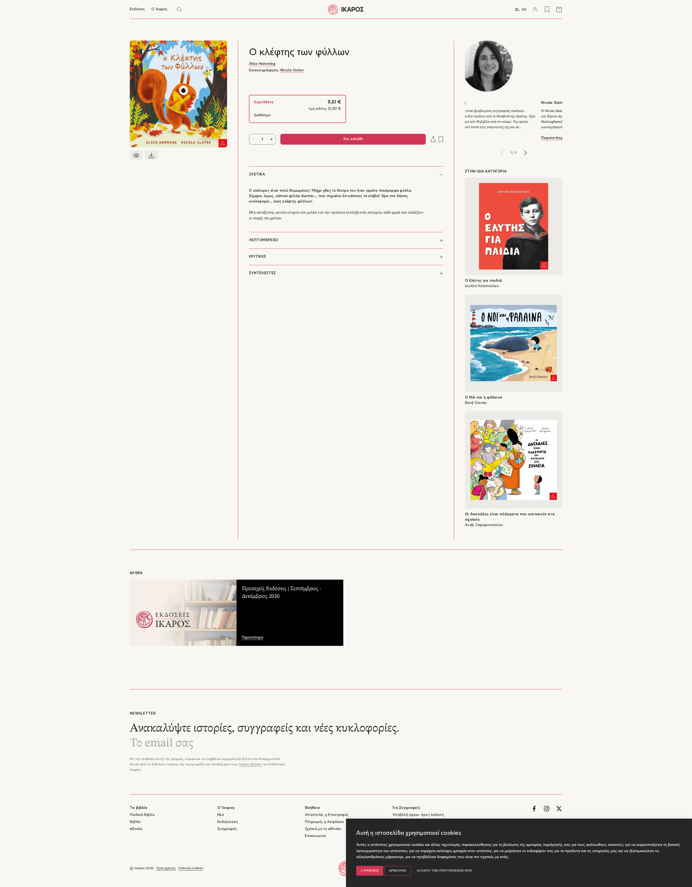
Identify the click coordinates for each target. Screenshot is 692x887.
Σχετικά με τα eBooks (323, 829)
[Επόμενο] (525, 152)
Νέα (220, 815)
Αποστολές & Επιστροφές (326, 815)
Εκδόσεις (137, 9)
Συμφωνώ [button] (369, 870)
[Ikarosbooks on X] (559, 808)
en (524, 10)
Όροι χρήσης (166, 868)
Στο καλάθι (353, 139)
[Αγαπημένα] (547, 9)
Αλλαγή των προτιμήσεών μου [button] (445, 870)
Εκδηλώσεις (227, 822)
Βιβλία (135, 822)
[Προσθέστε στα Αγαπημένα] (441, 139)
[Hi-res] (151, 155)
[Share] (433, 139)
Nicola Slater (292, 70)
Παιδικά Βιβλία (142, 815)
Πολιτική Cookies (190, 868)
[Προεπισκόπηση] (136, 155)
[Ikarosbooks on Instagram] (546, 808)
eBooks (136, 829)
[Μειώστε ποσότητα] (253, 139)
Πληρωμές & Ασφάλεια (324, 822)
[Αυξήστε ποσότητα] (271, 139)
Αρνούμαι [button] (398, 870)
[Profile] (535, 9)
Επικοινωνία (315, 836)
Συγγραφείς (227, 829)
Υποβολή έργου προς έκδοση (418, 815)
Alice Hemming (262, 64)
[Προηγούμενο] (501, 152)
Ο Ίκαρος (159, 9)
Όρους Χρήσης (250, 764)
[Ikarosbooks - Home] (346, 9)
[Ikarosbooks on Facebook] (534, 808)
